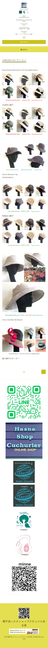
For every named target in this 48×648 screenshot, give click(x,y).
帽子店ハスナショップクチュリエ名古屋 (20, 637)
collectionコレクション (14, 60)
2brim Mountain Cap (7, 177)
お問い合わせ (24, 42)
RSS (24, 639)
